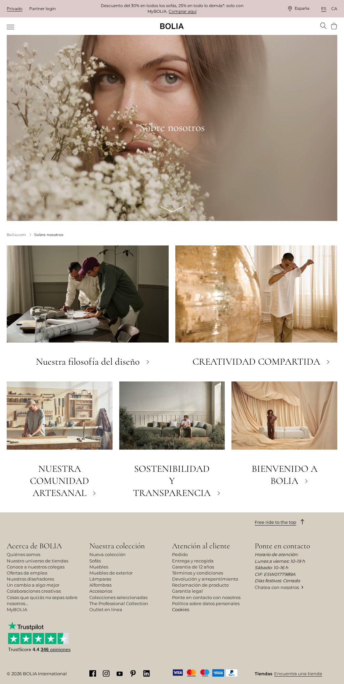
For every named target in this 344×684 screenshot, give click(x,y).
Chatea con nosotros (277, 587)
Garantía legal (187, 591)
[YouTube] (119, 673)
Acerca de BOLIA (34, 546)
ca (334, 8)
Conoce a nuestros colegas (35, 566)
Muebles (98, 566)
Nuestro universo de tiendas (37, 560)
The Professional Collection (118, 603)
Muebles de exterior (111, 573)
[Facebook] (92, 673)
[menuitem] (11, 27)
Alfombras (100, 585)
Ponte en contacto (282, 546)
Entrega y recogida (193, 560)
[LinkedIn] (146, 673)
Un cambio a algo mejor (33, 585)
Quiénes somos (23, 554)
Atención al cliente (201, 546)
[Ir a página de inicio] (172, 26)
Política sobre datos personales (206, 603)
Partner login (42, 8)
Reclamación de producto (200, 585)
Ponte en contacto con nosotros (206, 597)
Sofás (95, 560)
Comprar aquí (183, 11)
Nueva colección (107, 554)
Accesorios (100, 591)
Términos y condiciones (197, 573)
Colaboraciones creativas (34, 591)
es (323, 8)
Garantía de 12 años (193, 566)
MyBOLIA (17, 609)
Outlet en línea (105, 609)
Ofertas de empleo (27, 573)
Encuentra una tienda (298, 673)
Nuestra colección (117, 546)
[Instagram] (106, 673)
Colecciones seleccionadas (118, 597)
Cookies (180, 609)
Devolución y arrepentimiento (205, 579)
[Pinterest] (133, 673)
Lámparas (100, 579)
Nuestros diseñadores (30, 579)
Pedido (180, 554)
